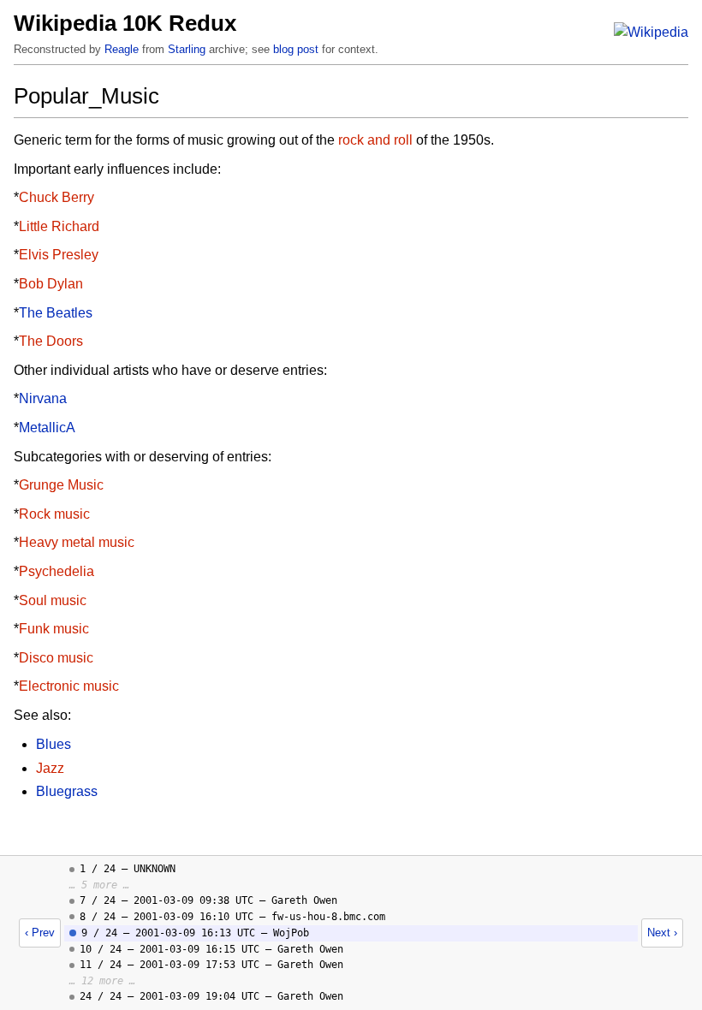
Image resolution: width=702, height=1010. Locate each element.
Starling (186, 49)
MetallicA (47, 427)
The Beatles (55, 313)
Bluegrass (67, 791)
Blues (53, 744)
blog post (295, 49)
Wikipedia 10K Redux (125, 23)
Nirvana (43, 398)
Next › (662, 932)
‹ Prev (40, 932)
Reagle (121, 49)
